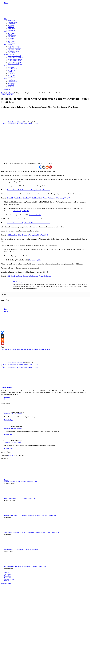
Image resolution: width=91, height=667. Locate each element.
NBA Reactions (12, 22)
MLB (5, 65)
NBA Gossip (11, 20)
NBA (5, 19)
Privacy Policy (8, 577)
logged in (10, 455)
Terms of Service (9, 579)
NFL (5, 31)
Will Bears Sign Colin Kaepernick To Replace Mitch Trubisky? (27, 235)
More (5, 78)
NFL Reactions (12, 35)
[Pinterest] (50, 167)
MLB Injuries (11, 70)
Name (11, 647)
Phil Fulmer (25, 349)
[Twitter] (5, 295)
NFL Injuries (11, 36)
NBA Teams (11, 28)
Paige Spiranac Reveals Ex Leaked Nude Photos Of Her (20, 498)
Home (2, 93)
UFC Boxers (11, 52)
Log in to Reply (8, 420)
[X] (44, 167)
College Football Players (15, 64)
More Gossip (11, 80)
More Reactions (12, 81)
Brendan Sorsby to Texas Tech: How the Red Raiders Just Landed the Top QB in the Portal (30, 515)
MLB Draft (11, 72)
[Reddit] (47, 167)
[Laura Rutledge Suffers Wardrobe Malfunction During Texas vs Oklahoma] (14, 565)
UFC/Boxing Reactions (14, 48)
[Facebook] (40, 167)
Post (5, 309)
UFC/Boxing (8, 44)
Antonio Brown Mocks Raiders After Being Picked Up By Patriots (28, 190)
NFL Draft (11, 38)
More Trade (11, 86)
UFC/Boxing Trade (13, 51)
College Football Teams (14, 62)
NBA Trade (11, 27)
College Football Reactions (15, 57)
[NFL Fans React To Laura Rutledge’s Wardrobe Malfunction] (14, 548)
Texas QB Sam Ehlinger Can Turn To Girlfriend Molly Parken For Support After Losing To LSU (38, 198)
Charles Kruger (12, 122)
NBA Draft (11, 25)
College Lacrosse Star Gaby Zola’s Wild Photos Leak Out (20, 481)
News (11, 94)
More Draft (11, 85)
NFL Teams (11, 41)
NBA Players (11, 30)
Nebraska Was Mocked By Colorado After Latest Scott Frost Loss (28, 223)
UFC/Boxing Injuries (14, 49)
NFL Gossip (11, 33)
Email (24, 647)
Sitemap (6, 580)
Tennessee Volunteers (43, 349)
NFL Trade (11, 40)
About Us (7, 572)
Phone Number (39, 647)
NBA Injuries (11, 23)
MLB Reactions (12, 68)
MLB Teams (11, 75)
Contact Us (7, 576)
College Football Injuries (15, 59)
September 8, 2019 (35, 215)
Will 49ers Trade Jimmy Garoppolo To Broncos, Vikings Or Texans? (29, 276)
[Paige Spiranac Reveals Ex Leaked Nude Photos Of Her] (14, 497)
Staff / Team (7, 574)
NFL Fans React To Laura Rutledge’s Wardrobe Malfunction (21, 549)
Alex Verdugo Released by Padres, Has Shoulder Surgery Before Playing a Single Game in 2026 (31, 532)
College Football (9, 54)
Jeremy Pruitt (16, 349)
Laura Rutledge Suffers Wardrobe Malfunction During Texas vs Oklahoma (25, 566)
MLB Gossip (11, 67)
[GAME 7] (9, 13)
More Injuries (11, 83)
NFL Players (11, 43)
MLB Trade (11, 73)
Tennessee (32, 349)
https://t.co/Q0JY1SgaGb (21, 211)
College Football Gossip (14, 56)
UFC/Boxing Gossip (13, 46)
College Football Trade (14, 60)
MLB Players (11, 77)
